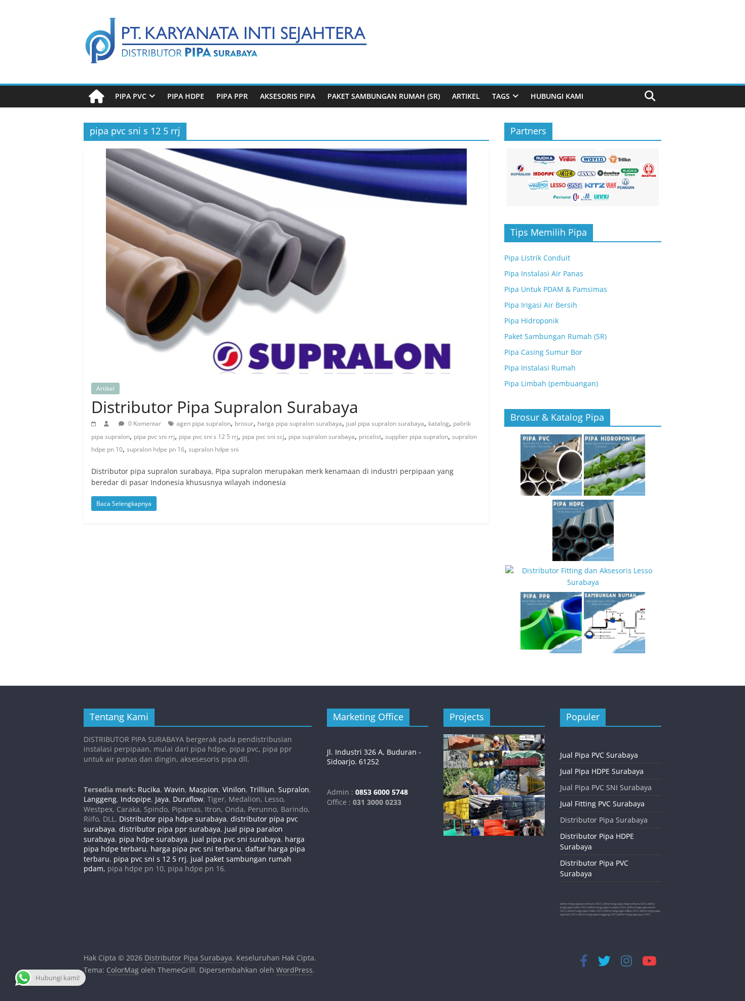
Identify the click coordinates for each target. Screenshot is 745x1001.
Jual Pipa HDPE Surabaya (602, 771)
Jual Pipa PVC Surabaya (599, 755)
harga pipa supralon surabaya (299, 423)
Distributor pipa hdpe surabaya (172, 819)
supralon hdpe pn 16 (155, 449)
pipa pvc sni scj (263, 436)
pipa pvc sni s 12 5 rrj (208, 436)
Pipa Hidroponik (531, 320)
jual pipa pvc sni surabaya (236, 839)
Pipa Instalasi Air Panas (543, 273)
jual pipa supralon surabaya (385, 423)
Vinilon (234, 789)
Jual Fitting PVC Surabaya (602, 803)
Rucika (149, 789)
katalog (438, 423)
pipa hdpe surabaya (153, 839)
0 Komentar (144, 423)
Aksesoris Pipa (287, 96)
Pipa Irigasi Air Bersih (540, 305)
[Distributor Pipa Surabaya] (96, 96)
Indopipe (136, 799)
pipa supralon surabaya (321, 436)
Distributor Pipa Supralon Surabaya (224, 407)
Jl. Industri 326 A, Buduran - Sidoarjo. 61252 (374, 757)
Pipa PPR (232, 96)
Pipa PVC (130, 96)
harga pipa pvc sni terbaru (196, 849)
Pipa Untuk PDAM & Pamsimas (555, 289)
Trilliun (262, 789)
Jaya (162, 799)
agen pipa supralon (203, 423)
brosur (244, 423)
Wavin (174, 789)
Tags (501, 96)
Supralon (293, 789)
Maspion (203, 789)
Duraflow (188, 799)
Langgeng (100, 799)
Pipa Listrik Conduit (537, 258)
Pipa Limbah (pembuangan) (551, 383)
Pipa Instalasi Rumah (540, 368)
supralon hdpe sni (214, 449)
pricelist (370, 436)
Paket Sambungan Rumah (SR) (383, 96)
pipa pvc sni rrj (154, 436)
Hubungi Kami (557, 96)
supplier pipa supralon (416, 436)
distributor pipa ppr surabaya (169, 829)
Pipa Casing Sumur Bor (543, 352)
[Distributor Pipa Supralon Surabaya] (286, 154)
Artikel (466, 96)
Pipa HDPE (185, 96)
